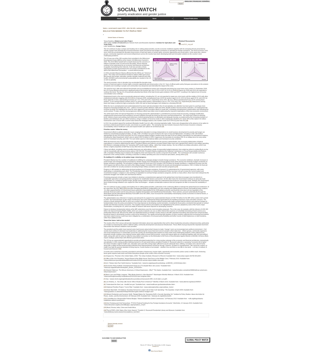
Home (105, 28)
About (119, 18)
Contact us (155, 346)
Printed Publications (191, 18)
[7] (181, 119)
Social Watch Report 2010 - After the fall (121, 28)
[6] (114, 109)
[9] (163, 126)
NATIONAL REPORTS (142, 28)
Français (197, 1)
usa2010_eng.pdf (187, 44)
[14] (176, 167)
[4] (191, 101)
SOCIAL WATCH (136, 9)
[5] (180, 103)
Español (206, 1)
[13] (186, 154)
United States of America (116, 37)
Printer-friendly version (115, 323)
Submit (114, 341)
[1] (177, 90)
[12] (155, 147)
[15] (125, 188)
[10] (129, 135)
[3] (132, 98)
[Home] (107, 16)
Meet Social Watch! (156, 351)
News (154, 18)
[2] (122, 94)
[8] (187, 120)
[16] (120, 249)
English (188, 1)
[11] (105, 145)
